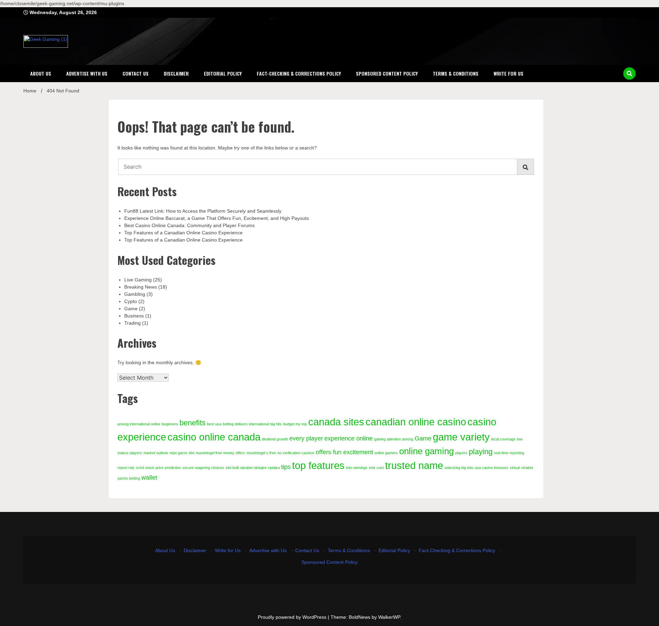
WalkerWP (389, 617)
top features (318, 465)
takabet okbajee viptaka (260, 468)
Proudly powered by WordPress (293, 617)
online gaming (426, 451)
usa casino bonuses (491, 468)
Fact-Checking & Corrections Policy (299, 73)
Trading (132, 323)
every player (306, 438)
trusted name (414, 465)
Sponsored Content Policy (387, 73)
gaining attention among (393, 439)
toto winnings (357, 468)
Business (134, 315)
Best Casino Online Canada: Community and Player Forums (189, 225)
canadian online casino (416, 421)
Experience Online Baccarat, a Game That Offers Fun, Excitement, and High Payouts (216, 218)
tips (286, 466)
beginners (170, 424)
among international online (138, 424)
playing (481, 451)
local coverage (503, 439)
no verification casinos (295, 453)
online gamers (386, 453)
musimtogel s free (261, 453)
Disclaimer (176, 73)
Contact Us (136, 73)
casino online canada (214, 437)
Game (131, 308)
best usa (214, 424)
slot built (232, 468)
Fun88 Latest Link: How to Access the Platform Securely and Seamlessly (202, 211)
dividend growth (275, 439)
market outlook (155, 453)
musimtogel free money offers (220, 453)
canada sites (336, 421)
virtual (515, 468)
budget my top (295, 424)
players (461, 453)
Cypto (130, 301)
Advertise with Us (86, 73)
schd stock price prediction (158, 468)
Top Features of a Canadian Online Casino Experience (183, 232)
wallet (149, 477)
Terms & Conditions (455, 73)
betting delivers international (246, 424)
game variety (461, 437)
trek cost (376, 468)
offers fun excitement (344, 452)
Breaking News (140, 287)
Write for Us (508, 73)
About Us (40, 73)
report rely (126, 468)
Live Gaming (138, 279)
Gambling (134, 294)
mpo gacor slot (182, 453)
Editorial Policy (223, 73)
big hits (276, 424)
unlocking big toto (458, 468)
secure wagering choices (203, 468)
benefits (193, 422)
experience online (348, 438)
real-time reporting (509, 453)
